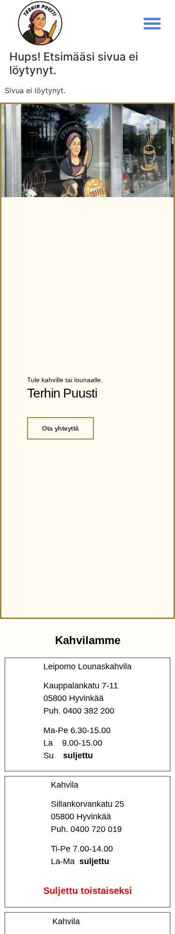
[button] (152, 23)
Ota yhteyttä (60, 428)
